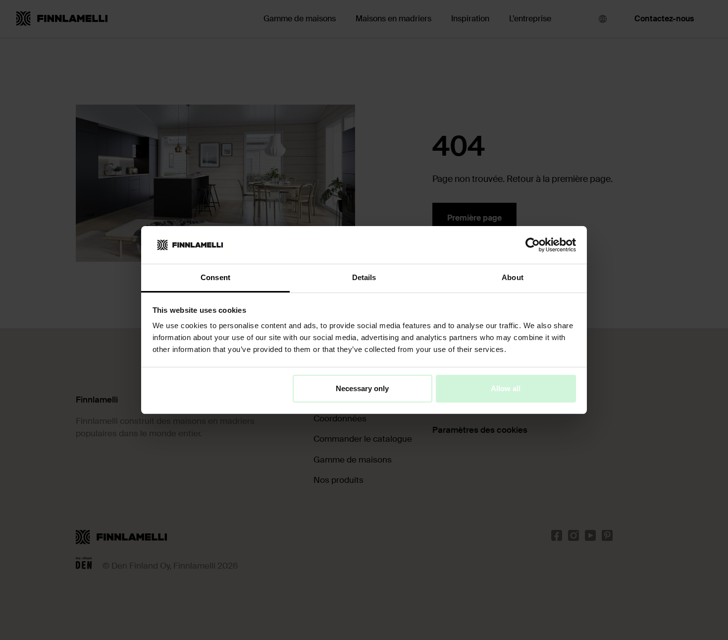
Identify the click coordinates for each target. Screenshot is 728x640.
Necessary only (362, 388)
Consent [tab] (215, 277)
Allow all (505, 388)
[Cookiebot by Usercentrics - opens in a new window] (532, 244)
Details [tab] (364, 277)
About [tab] (512, 277)
